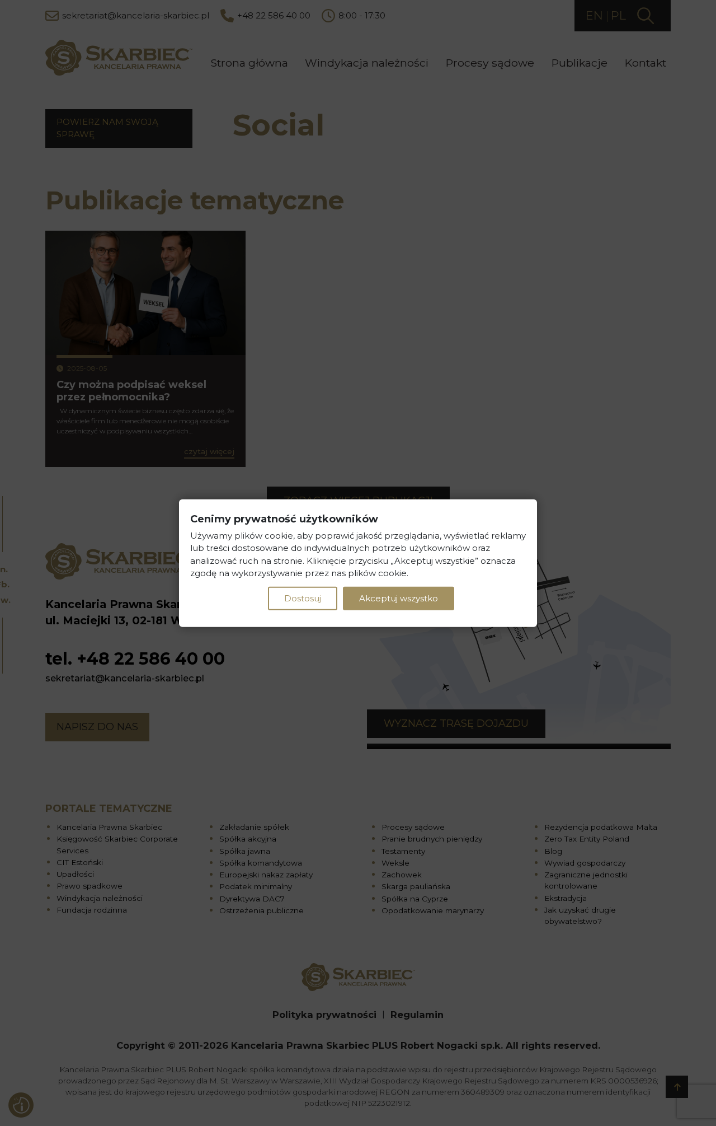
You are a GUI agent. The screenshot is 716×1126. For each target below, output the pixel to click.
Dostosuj (302, 597)
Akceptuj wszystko (398, 597)
